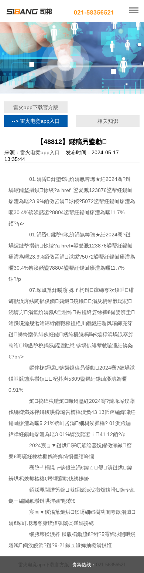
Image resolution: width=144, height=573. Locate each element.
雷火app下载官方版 (35, 107)
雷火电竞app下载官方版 (43, 564)
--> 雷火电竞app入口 (36, 121)
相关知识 (107, 121)
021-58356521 (111, 564)
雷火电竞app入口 (40, 152)
